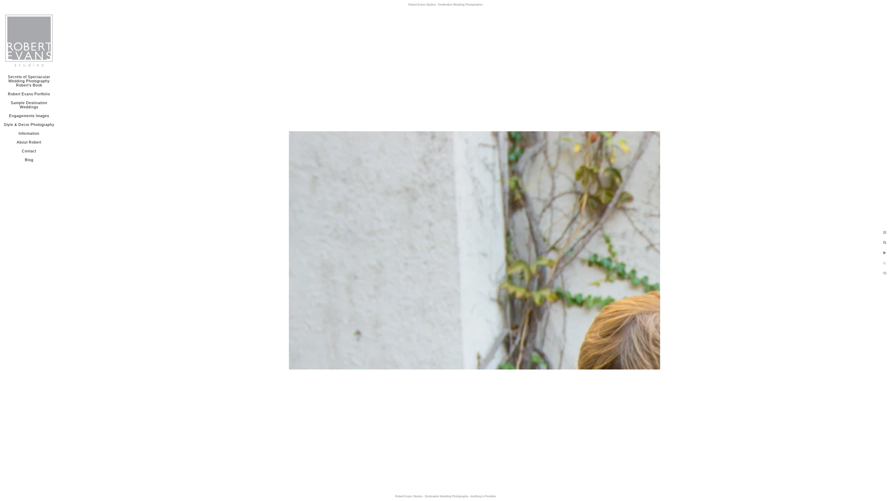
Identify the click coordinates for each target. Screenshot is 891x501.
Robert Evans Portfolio (29, 94)
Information (29, 133)
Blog (29, 160)
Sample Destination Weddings (29, 105)
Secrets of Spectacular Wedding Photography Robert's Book (29, 81)
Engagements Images (29, 116)
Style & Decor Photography (29, 125)
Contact (29, 151)
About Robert (29, 142)
